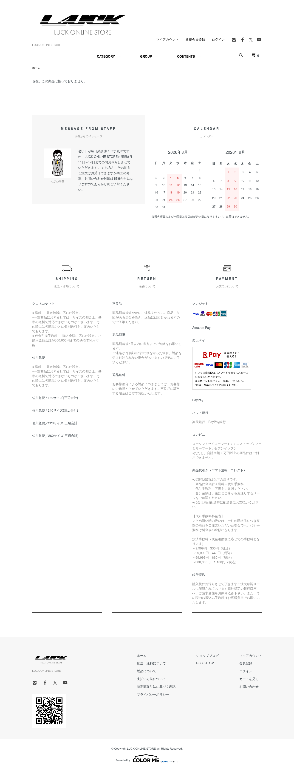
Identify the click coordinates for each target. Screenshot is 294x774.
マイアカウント (167, 39)
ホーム (36, 68)
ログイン (218, 39)
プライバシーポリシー (153, 694)
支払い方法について (151, 678)
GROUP (146, 56)
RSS (199, 663)
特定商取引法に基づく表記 (156, 686)
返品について (146, 671)
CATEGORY (106, 56)
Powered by (123, 760)
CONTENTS (186, 56)
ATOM (209, 663)
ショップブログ (207, 655)
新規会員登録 (195, 39)
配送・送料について (151, 663)
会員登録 (245, 663)
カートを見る (249, 678)
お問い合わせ (249, 686)
